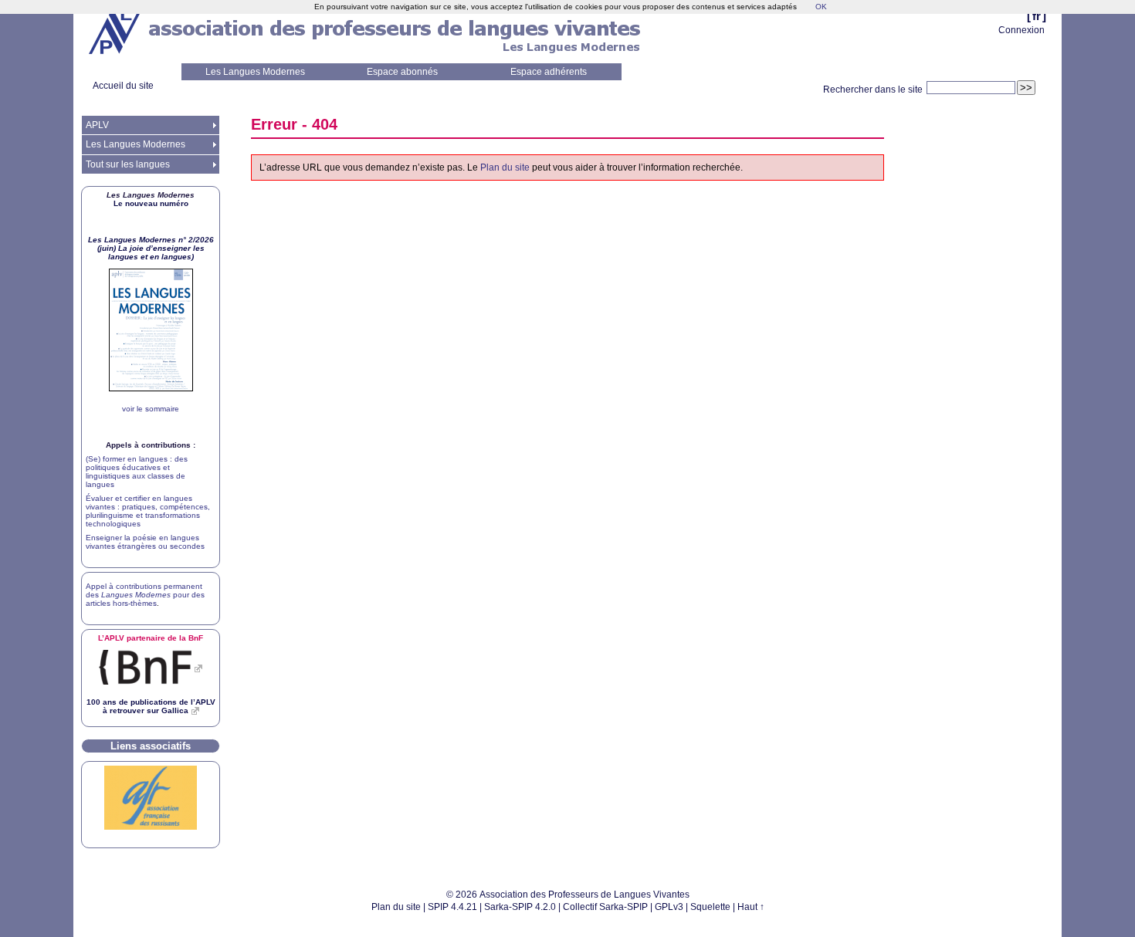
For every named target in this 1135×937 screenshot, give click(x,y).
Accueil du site (123, 85)
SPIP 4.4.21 (452, 906)
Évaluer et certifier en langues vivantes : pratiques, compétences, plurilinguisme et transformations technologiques (148, 511)
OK (821, 6)
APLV (97, 125)
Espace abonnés (402, 71)
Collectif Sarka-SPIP (605, 906)
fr (1036, 15)
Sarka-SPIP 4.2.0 (520, 906)
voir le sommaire (150, 408)
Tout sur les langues (128, 164)
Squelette (710, 906)
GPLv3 (669, 906)
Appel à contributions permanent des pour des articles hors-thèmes (145, 594)
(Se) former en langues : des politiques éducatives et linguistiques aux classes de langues (137, 472)
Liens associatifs (150, 746)
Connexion (1021, 30)
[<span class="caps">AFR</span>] (150, 827)
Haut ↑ (750, 906)
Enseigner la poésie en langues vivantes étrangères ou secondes (145, 541)
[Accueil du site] (116, 32)
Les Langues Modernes (255, 71)
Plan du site (505, 167)
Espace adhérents (548, 71)
